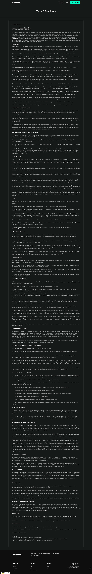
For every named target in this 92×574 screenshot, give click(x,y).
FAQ (14, 570)
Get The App (75, 2)
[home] (16, 2)
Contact (15, 568)
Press (48, 568)
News (48, 566)
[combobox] (5, 573)
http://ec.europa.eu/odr (42, 510)
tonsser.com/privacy (17, 71)
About (14, 566)
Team (31, 566)
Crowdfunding (33, 570)
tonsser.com (15, 38)
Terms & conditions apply (74, 566)
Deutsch (5, 572)
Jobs (31, 568)
